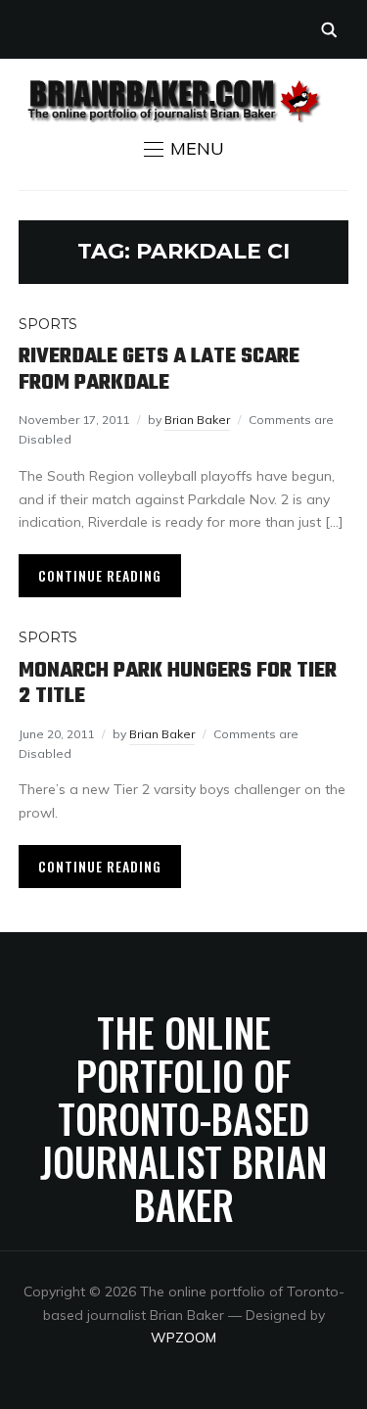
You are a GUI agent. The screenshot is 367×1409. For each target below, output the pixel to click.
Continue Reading (99, 575)
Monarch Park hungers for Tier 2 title (178, 683)
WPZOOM (183, 1337)
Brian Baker (197, 419)
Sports (48, 324)
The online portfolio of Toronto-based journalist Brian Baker (183, 1118)
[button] (184, 149)
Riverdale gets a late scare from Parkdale (159, 369)
